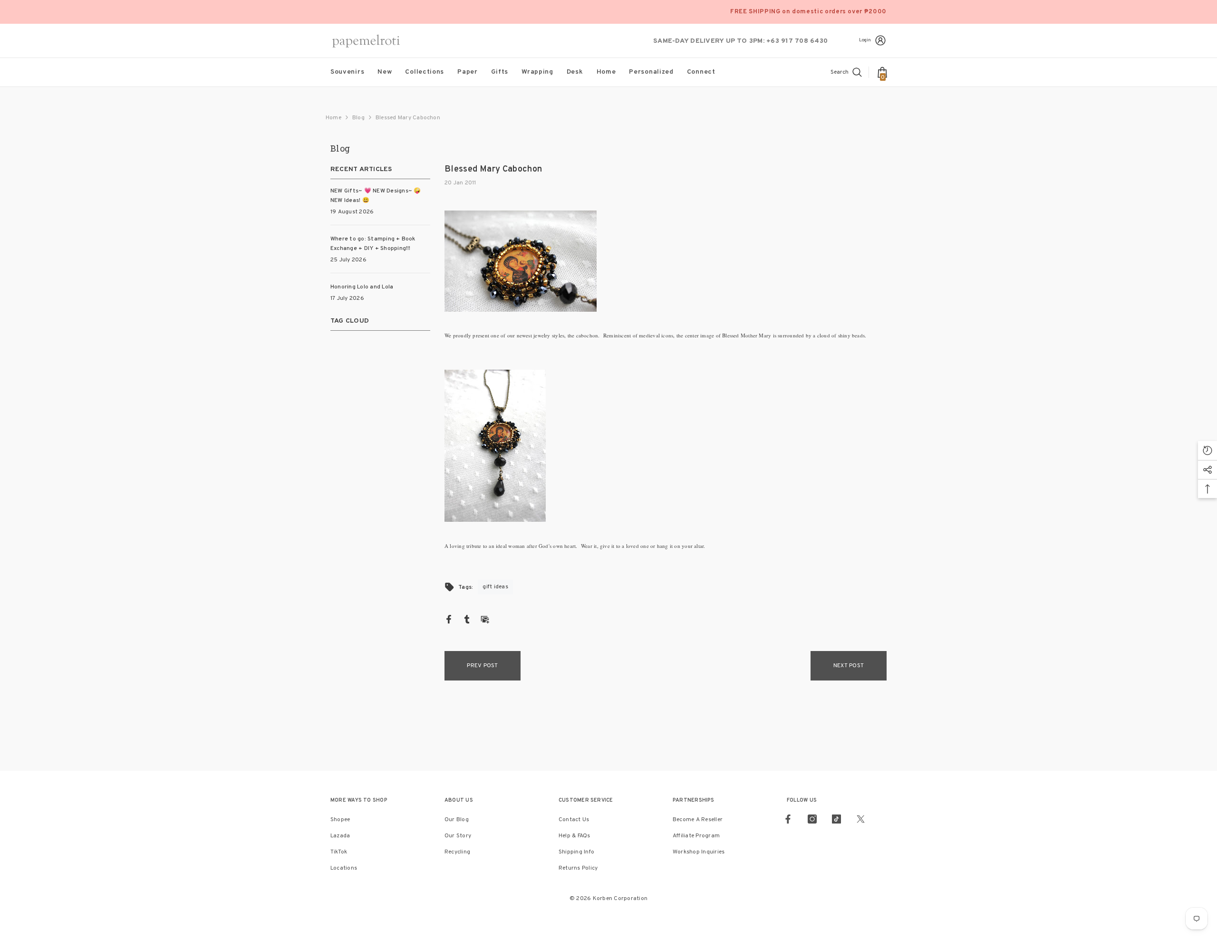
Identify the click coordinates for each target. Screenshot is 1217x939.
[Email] (485, 619)
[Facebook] (448, 619)
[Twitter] (860, 819)
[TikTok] (836, 819)
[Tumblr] (467, 619)
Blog (358, 118)
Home (333, 118)
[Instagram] (812, 819)
